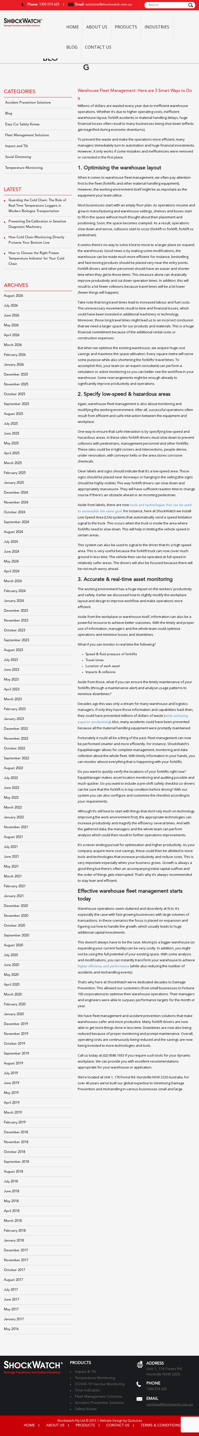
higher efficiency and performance (103, 966)
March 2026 (13, 345)
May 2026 (11, 325)
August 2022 (13, 768)
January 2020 (14, 1014)
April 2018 (11, 1211)
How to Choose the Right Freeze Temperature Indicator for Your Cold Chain (36, 258)
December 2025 (16, 374)
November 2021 (16, 827)
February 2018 (15, 1230)
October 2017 (14, 1270)
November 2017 (16, 1260)
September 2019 (16, 1053)
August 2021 (13, 837)
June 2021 (11, 856)
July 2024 (11, 542)
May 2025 (11, 443)
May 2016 (11, 1329)
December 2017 (16, 1250)
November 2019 (16, 1034)
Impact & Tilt (85, 1372)
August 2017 (13, 1280)
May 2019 (11, 1093)
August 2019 (13, 1063)
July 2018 (11, 1181)
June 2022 (11, 788)
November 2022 (16, 738)
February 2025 (15, 473)
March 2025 (13, 463)
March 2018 (13, 1221)
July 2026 (11, 305)
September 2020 (16, 935)
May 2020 (11, 975)
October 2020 (14, 925)
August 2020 (13, 945)
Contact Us (98, 47)
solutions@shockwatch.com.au (109, 4)
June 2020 (11, 965)
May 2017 (11, 1309)
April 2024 (11, 571)
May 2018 (11, 1201)
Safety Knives (86, 1409)
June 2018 (11, 1191)
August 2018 (13, 1171)
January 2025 (14, 483)
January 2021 (14, 896)
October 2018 (14, 1152)
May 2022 (11, 797)
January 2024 (14, 601)
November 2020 (16, 916)
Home (72, 27)
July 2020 (11, 955)
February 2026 (15, 355)
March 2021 (13, 876)
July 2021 (11, 847)
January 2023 (14, 719)
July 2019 (11, 1073)
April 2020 (11, 984)
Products (126, 27)
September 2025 (16, 404)
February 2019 (15, 1122)
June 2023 (11, 670)
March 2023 (13, 699)
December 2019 (16, 1024)
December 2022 (16, 729)
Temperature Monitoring (24, 168)
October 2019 (14, 1043)
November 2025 (16, 384)
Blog (71, 47)
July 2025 (11, 423)
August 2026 (13, 296)
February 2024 (15, 591)
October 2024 (14, 512)
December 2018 (16, 1132)
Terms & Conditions (161, 1425)
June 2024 (11, 551)
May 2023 (11, 679)
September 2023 (16, 640)
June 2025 (11, 433)
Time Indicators (87, 1390)
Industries (157, 27)
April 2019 (11, 1103)
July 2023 (11, 660)
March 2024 (13, 581)
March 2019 (13, 1112)
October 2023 (14, 630)
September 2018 (16, 1162)
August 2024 (13, 532)
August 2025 (13, 414)
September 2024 (16, 522)
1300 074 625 (48, 4)
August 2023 (13, 650)
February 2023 (15, 709)
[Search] (190, 5)
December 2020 (16, 906)
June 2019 (11, 1083)
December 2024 (16, 492)
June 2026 (11, 315)
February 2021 (15, 886)
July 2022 (11, 778)
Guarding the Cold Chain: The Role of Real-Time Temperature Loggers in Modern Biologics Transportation (37, 206)
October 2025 (14, 394)
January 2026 (14, 364)
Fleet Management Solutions (27, 135)
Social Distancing (18, 157)
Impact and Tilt (16, 146)
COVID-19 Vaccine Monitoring (100, 1384)
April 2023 (11, 689)
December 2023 (16, 610)
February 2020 (15, 1004)
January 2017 (14, 1319)
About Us (96, 27)
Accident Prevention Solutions (28, 102)
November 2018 (16, 1142)
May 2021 (11, 866)
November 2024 (16, 502)
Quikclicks (135, 1421)
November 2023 (16, 620)
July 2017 (11, 1289)
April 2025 (11, 453)
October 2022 (14, 748)
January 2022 (14, 817)
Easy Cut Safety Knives (22, 124)
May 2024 (11, 561)
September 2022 (16, 758)
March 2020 (13, 994)
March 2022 (13, 807)
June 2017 (11, 1299)
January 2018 (14, 1240)
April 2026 (11, 335)
